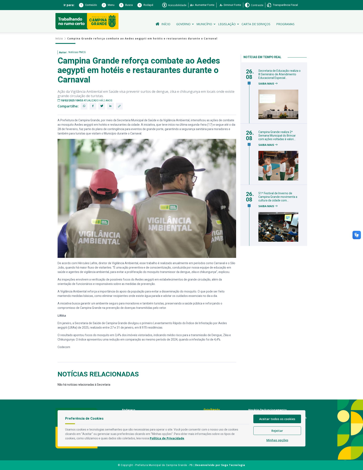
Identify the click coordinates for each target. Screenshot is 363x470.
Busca (127, 5)
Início (165, 24)
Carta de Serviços (256, 24)
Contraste (257, 5)
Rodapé (146, 5)
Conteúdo (88, 5)
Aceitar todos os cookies (277, 419)
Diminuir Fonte (232, 5)
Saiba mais (266, 83)
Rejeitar (277, 431)
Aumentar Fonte (204, 5)
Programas (285, 24)
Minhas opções (277, 440)
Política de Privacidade (167, 438)
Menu (108, 5)
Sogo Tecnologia (233, 465)
